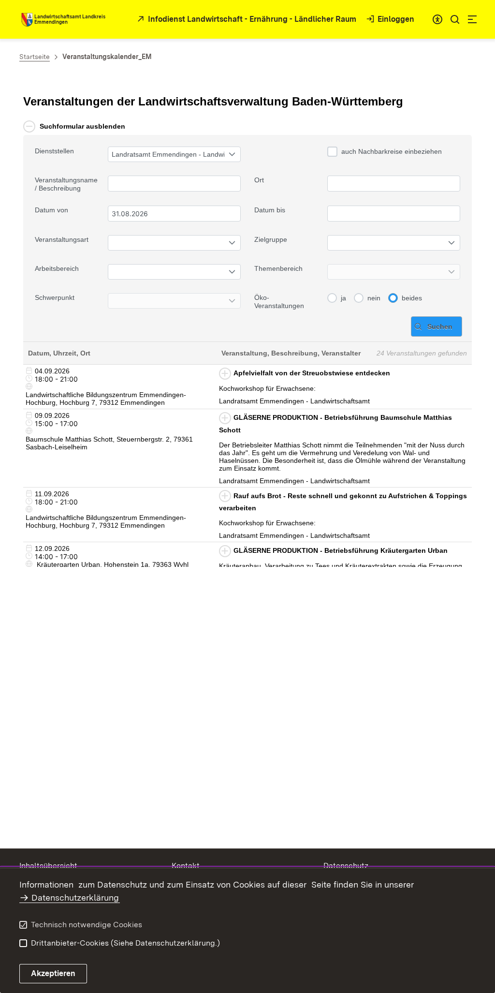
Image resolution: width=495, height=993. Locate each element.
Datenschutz (345, 865)
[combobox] (437, 19)
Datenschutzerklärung (75, 897)
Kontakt (186, 865)
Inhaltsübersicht (48, 865)
